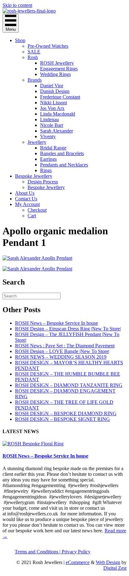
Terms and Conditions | (38, 551)
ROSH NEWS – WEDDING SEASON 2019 (60, 357)
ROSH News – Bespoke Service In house (56, 323)
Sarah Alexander (56, 130)
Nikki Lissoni (53, 102)
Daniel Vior (51, 85)
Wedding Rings (55, 74)
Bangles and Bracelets (62, 153)
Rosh (33, 57)
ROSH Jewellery (57, 63)
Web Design (108, 562)
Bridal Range (53, 147)
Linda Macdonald (57, 114)
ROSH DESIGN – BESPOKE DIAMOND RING (65, 413)
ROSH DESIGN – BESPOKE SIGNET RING (62, 419)
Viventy (48, 136)
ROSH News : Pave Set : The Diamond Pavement (65, 345)
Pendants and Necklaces (64, 164)
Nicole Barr (51, 125)
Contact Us (26, 198)
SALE (34, 51)
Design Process (43, 181)
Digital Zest (114, 568)
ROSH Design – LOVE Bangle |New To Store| (62, 351)
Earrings (48, 159)
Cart (32, 215)
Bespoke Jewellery (33, 176)
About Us (24, 193)
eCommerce (78, 562)
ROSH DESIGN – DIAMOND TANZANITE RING (68, 385)
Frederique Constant (60, 97)
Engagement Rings (59, 68)
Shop (20, 40)
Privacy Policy (76, 551)
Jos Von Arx (52, 108)
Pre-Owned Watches (48, 46)
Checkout (37, 210)
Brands (35, 80)
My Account (27, 204)
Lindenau (49, 119)
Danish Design (55, 91)
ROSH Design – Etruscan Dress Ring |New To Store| (68, 328)
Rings (46, 170)
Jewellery (37, 142)
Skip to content (17, 5)
